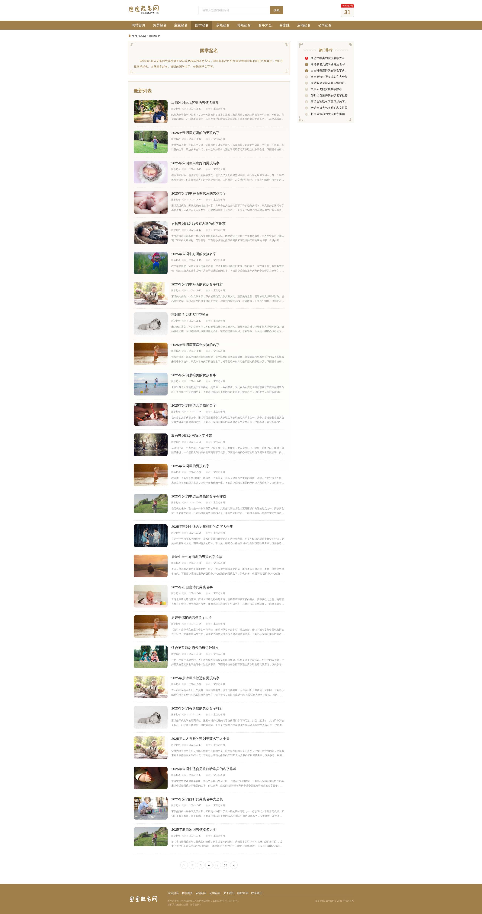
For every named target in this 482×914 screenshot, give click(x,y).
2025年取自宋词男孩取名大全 (193, 829)
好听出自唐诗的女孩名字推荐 (327, 95)
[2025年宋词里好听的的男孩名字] (151, 143)
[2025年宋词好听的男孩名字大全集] (151, 808)
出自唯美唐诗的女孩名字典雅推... (327, 70)
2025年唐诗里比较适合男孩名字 (195, 678)
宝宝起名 (181, 25)
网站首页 (138, 25)
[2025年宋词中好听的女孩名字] (151, 263)
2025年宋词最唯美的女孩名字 (193, 375)
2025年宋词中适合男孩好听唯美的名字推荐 (203, 769)
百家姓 (284, 25)
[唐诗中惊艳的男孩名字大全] (151, 626)
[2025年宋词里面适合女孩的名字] (151, 354)
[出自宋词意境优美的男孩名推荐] (151, 113)
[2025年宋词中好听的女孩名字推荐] (151, 293)
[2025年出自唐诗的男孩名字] (151, 596)
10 (225, 865)
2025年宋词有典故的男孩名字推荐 (197, 708)
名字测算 (187, 893)
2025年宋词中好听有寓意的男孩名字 (198, 193)
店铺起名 (304, 25)
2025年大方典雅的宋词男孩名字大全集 (200, 739)
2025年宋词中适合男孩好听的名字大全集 (202, 526)
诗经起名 (244, 25)
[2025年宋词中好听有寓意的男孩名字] (151, 202)
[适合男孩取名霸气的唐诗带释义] (151, 657)
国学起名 (202, 25)
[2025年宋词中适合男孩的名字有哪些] (151, 503)
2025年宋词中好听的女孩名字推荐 (197, 284)
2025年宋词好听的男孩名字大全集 (197, 799)
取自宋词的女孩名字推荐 (324, 89)
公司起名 (325, 25)
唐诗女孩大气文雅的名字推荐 (327, 107)
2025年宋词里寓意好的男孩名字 (195, 163)
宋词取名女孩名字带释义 (190, 314)
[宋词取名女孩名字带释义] (151, 324)
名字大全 (265, 25)
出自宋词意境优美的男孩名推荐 (195, 102)
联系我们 (256, 893)
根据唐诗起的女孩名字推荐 (325, 114)
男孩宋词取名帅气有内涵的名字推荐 (198, 224)
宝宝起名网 (139, 35)
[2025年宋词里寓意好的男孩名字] (151, 172)
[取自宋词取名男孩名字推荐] (151, 444)
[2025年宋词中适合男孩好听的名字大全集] (151, 536)
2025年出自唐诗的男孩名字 (192, 587)
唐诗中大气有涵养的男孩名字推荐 (196, 557)
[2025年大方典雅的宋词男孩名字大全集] (151, 747)
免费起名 (159, 25)
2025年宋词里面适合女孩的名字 (195, 345)
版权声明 (243, 893)
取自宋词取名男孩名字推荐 (191, 436)
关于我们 (229, 893)
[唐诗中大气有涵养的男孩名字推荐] (151, 566)
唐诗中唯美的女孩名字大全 (325, 58)
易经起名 (223, 25)
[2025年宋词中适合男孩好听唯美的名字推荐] (151, 778)
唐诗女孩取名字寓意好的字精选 (327, 101)
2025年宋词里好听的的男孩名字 (195, 133)
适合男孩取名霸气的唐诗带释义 (195, 648)
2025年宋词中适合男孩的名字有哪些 (198, 496)
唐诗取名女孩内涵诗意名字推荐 (327, 64)
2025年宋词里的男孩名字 (190, 466)
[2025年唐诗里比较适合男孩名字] (151, 687)
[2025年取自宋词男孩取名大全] (151, 836)
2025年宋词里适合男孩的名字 (193, 405)
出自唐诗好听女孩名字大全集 (327, 76)
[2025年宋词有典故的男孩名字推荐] (151, 718)
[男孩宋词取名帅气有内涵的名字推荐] (151, 232)
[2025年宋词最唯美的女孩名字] (151, 384)
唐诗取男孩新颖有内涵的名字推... (327, 82)
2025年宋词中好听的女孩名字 (193, 254)
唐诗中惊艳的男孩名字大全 (191, 617)
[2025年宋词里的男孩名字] (151, 475)
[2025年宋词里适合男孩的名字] (151, 414)
